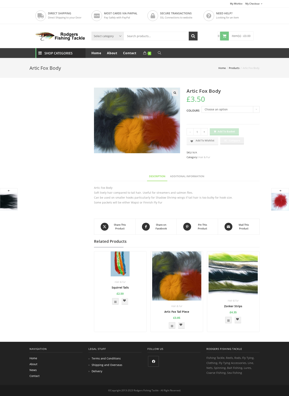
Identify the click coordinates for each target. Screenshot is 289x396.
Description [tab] (157, 176)
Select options (115, 301)
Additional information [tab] (187, 176)
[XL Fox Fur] (280, 202)
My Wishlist (236, 3)
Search (193, 36)
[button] (175, 93)
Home (33, 358)
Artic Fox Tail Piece (176, 312)
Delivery (97, 371)
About (33, 364)
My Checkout (252, 3)
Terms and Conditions (106, 358)
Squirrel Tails (120, 287)
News (33, 370)
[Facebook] (153, 361)
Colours (193, 110)
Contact (34, 376)
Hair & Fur (204, 157)
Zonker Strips (233, 306)
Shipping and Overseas (107, 365)
